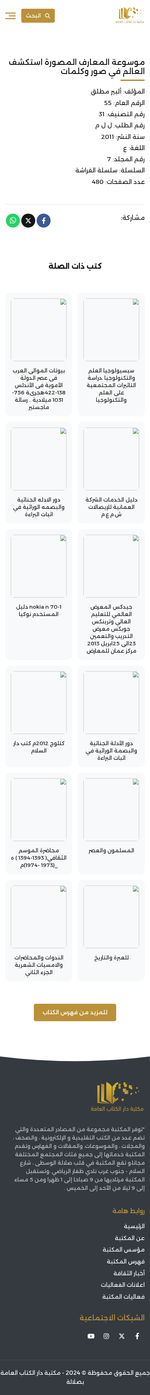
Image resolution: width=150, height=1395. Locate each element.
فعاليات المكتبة (123, 1296)
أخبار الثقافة (129, 1273)
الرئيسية (134, 1226)
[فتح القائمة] (10, 16)
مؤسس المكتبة (124, 1249)
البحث (33, 15)
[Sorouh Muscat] (130, 15)
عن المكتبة (130, 1238)
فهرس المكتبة (126, 1261)
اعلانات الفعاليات (123, 1285)
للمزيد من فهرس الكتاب (75, 1012)
